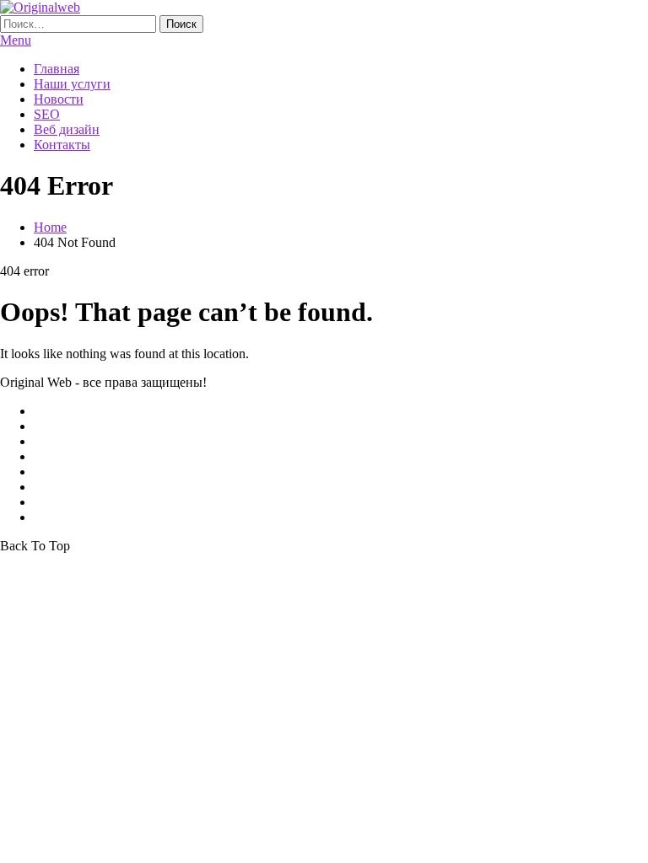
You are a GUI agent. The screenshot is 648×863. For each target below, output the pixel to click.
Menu (15, 40)
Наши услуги (72, 84)
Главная (56, 69)
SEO (47, 114)
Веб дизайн (67, 129)
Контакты (62, 144)
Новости (59, 99)
